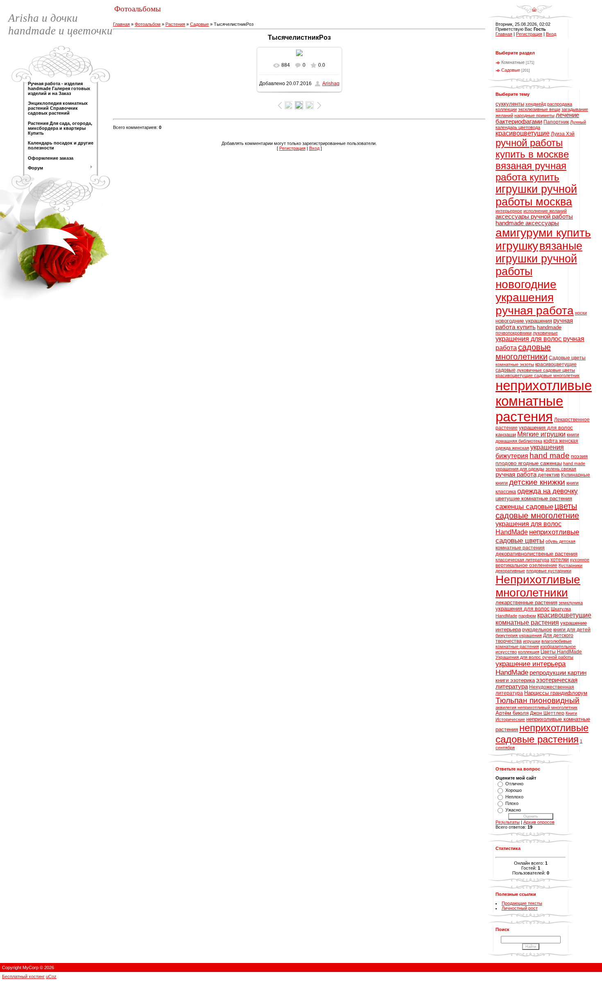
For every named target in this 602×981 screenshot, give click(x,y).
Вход (314, 148)
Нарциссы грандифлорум (555, 693)
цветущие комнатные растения (534, 498)
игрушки (531, 641)
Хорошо (513, 790)
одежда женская (512, 447)
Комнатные (513, 62)
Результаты (508, 822)
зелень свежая (560, 468)
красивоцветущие (523, 133)
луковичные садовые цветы (546, 370)
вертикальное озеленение (526, 565)
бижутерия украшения (519, 635)
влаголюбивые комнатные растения (534, 644)
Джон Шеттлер (547, 713)
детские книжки (537, 482)
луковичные (545, 332)
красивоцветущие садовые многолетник (537, 375)
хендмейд (535, 104)
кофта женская (560, 441)
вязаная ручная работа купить (531, 171)
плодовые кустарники (548, 570)
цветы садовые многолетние (537, 511)
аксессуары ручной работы (534, 216)
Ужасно (513, 809)
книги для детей (572, 630)
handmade (549, 327)
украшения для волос (523, 609)
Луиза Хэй (563, 134)
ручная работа (516, 474)
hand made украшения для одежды (540, 466)
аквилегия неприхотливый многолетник (536, 707)
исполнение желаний (545, 210)
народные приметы (534, 115)
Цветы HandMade (561, 652)
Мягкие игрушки (541, 434)
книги (573, 435)
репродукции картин (558, 672)
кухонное (579, 559)
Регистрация (292, 148)
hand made (550, 455)
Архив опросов (538, 822)
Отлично (514, 783)
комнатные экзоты (515, 364)
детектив (549, 475)
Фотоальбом (148, 24)
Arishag (330, 83)
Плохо (511, 803)
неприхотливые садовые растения (542, 733)
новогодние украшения (524, 321)
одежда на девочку (547, 491)
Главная (121, 24)
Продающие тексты (522, 903)
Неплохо (514, 796)
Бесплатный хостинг (23, 976)
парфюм (527, 615)
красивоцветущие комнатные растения (543, 619)
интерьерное (509, 210)
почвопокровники (514, 332)
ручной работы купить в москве (532, 148)
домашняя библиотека (519, 441)
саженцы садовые (524, 506)
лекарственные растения (526, 602)
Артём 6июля (512, 713)
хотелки (559, 560)
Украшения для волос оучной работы (534, 657)
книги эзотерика (515, 680)
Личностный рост (520, 908)
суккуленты (510, 104)
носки (581, 312)
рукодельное (537, 630)
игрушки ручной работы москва (536, 195)
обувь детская (560, 541)
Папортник (556, 122)
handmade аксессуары (527, 223)
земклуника (571, 602)
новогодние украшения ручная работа (535, 297)
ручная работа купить (534, 323)
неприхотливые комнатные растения (544, 401)
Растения (175, 24)
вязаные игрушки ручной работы (539, 259)
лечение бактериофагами (537, 118)
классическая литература (522, 559)
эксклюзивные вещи (539, 109)
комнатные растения (520, 548)
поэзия (579, 456)
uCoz (51, 976)
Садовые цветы (567, 358)
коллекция (528, 651)
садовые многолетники (523, 352)
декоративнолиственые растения (536, 554)
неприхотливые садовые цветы (537, 536)
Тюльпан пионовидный (537, 700)
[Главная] (534, 6)
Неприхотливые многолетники (538, 586)
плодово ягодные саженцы (529, 463)
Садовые (199, 24)
